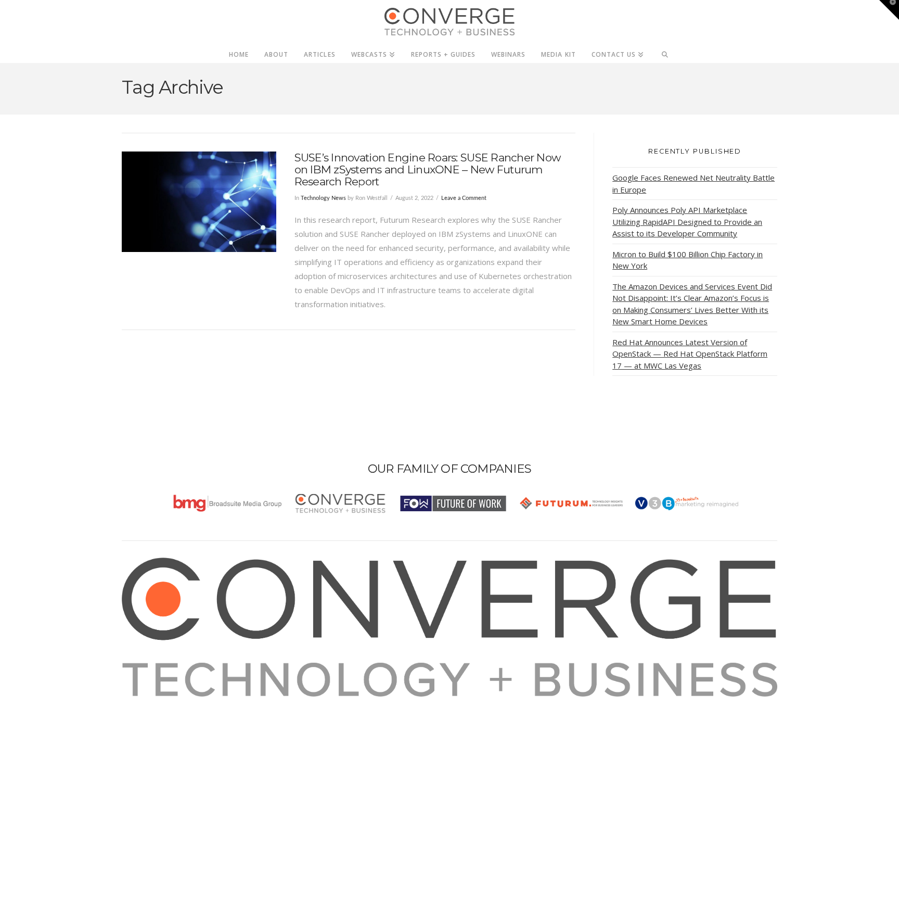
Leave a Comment (463, 198)
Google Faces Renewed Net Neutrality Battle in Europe (693, 183)
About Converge (164, 703)
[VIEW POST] (199, 202)
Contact (148, 773)
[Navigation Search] (665, 51)
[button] (889, 10)
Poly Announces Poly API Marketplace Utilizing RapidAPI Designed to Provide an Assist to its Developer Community (687, 221)
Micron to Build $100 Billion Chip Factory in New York (687, 260)
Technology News (323, 198)
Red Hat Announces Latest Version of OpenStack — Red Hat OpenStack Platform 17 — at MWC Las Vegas (689, 354)
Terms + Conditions (170, 731)
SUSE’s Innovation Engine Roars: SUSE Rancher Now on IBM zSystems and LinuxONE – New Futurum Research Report (427, 169)
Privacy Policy (159, 745)
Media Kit (152, 717)
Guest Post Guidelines (175, 759)
